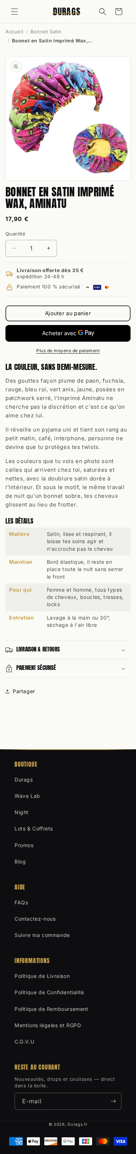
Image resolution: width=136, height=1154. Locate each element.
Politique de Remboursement (51, 1009)
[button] (14, 12)
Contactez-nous (35, 919)
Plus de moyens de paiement (68, 350)
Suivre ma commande (42, 935)
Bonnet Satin (46, 31)
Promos (24, 845)
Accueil (14, 31)
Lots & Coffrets (34, 828)
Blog (20, 861)
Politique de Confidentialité (49, 992)
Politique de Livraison (42, 976)
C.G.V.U (24, 1041)
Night (22, 812)
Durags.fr (77, 1124)
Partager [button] (24, 691)
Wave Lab (27, 796)
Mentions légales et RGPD (48, 1025)
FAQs (21, 902)
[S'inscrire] (113, 1101)
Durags (24, 779)
